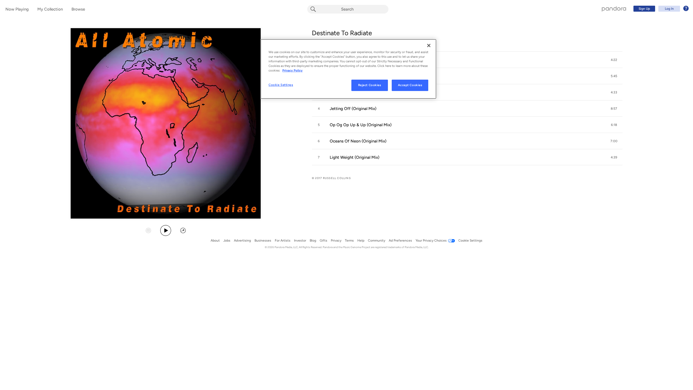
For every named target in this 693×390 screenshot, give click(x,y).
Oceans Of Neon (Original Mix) (358, 141)
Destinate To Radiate (342, 33)
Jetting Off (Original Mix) (353, 108)
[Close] (429, 45)
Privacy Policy (292, 70)
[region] (348, 69)
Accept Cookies (410, 85)
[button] (467, 60)
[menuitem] (660, 8)
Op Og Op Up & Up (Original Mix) (360, 124)
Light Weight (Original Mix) (354, 157)
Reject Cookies (369, 85)
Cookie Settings (281, 85)
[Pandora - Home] (614, 8)
